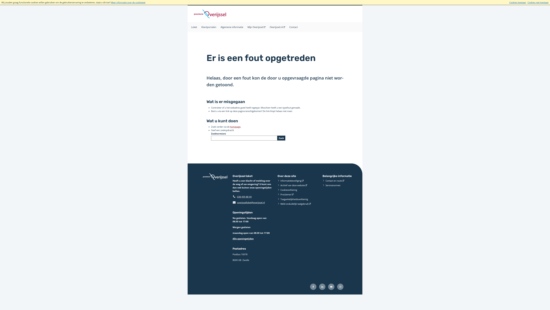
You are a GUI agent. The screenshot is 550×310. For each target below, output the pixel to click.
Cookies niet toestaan (538, 2)
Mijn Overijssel (255, 27)
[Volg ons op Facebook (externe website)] (313, 287)
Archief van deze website (292, 185)
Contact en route (334, 180)
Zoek (281, 138)
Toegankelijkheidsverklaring (294, 199)
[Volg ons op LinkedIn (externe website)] (322, 287)
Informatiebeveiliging (290, 180)
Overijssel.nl (276, 27)
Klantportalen (208, 27)
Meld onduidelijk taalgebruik (294, 203)
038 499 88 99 (244, 196)
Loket (194, 27)
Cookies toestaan (517, 2)
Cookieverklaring (288, 189)
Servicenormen (333, 185)
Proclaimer (285, 194)
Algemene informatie (232, 27)
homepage (235, 126)
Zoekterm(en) (218, 133)
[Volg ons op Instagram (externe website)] (340, 287)
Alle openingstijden (243, 238)
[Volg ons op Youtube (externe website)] (331, 287)
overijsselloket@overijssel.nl (249, 202)
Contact (293, 27)
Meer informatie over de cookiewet (128, 2)
